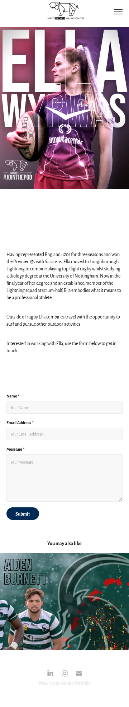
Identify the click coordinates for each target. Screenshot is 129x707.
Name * (13, 396)
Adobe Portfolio (76, 683)
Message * (15, 449)
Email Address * (20, 422)
